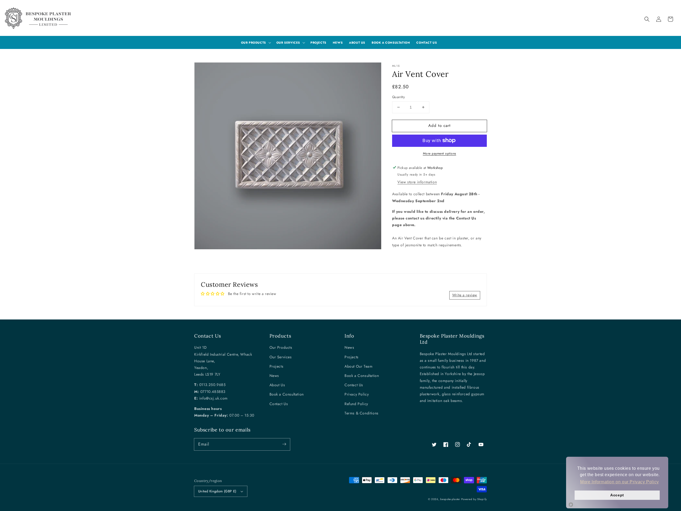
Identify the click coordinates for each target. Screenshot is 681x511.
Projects (276, 366)
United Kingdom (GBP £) (217, 491)
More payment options (439, 153)
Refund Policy (356, 403)
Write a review (464, 295)
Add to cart (439, 125)
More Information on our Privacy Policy (619, 482)
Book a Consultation (286, 394)
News (274, 375)
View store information (417, 182)
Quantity (398, 96)
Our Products (280, 347)
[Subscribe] (284, 444)
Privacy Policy (356, 394)
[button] (647, 19)
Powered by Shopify (474, 499)
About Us (277, 385)
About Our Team (358, 366)
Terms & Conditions (361, 413)
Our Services (280, 357)
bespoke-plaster (450, 499)
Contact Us (278, 403)
